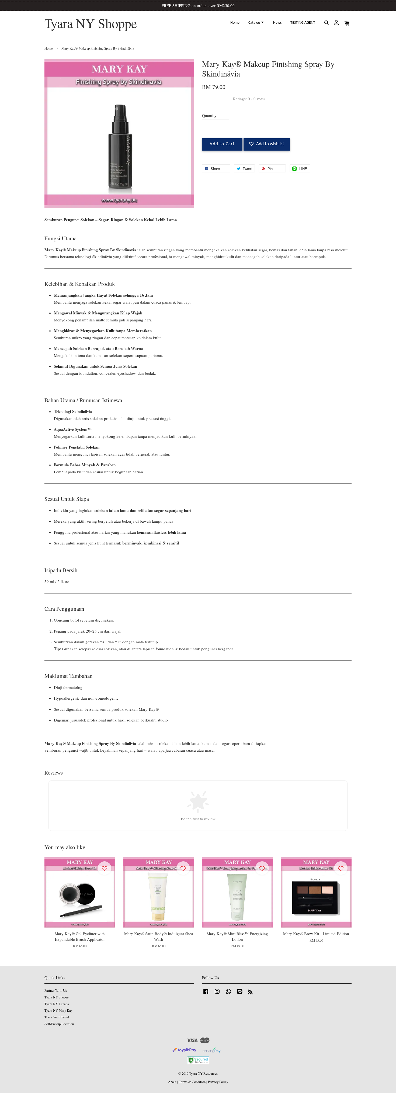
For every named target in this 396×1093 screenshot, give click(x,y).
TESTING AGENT (302, 23)
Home (234, 23)
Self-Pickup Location (59, 1024)
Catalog (254, 23)
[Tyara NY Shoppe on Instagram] (217, 994)
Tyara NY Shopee (56, 997)
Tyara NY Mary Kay (58, 1010)
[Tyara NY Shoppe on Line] (240, 994)
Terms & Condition (192, 1082)
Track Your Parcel (56, 1017)
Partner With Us (55, 990)
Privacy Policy (218, 1082)
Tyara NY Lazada (56, 1004)
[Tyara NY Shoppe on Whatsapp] (228, 994)
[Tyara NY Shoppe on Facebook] (206, 994)
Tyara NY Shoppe (90, 23)
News (277, 23)
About (172, 1082)
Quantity (209, 115)
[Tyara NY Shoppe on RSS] (250, 993)
